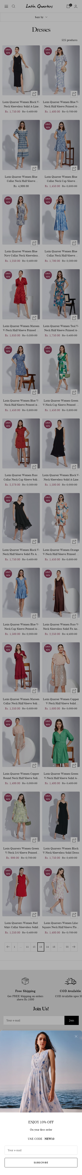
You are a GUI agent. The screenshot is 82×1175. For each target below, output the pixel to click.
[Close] (76, 1036)
